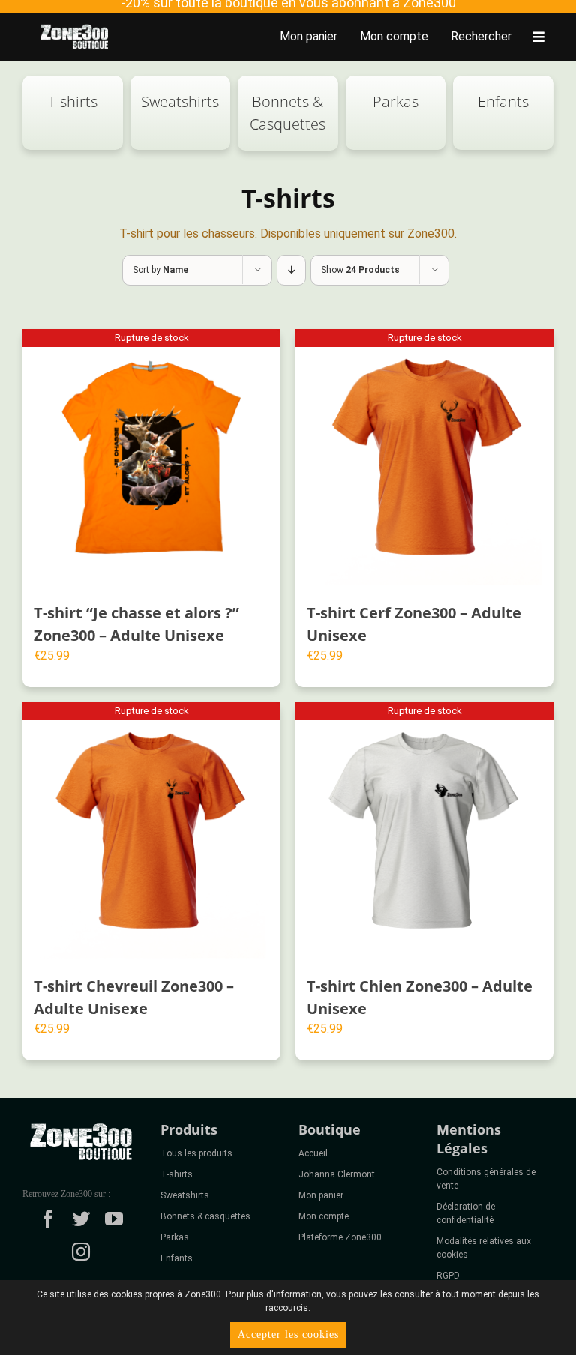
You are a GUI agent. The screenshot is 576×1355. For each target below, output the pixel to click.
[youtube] (114, 1219)
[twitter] (81, 1219)
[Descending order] (291, 270)
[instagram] (81, 1252)
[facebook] (48, 1219)
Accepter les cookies (288, 1334)
